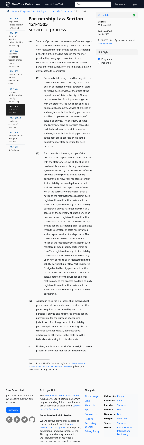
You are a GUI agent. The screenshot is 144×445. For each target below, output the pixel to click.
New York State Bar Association (61, 395)
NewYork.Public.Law (26, 4)
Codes (120, 396)
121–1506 (15, 137)
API (86, 409)
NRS (119, 409)
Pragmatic (106, 59)
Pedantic (106, 62)
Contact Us (91, 414)
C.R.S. (120, 400)
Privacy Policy (92, 431)
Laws (14, 11)
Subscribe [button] (13, 410)
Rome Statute (124, 427)
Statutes (121, 405)
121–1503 (15, 77)
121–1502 (15, 58)
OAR (119, 418)
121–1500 (15, 23)
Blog (87, 400)
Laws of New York (53, 4)
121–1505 (13, 109)
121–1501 (15, 39)
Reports (89, 418)
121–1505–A (14, 122)
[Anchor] (67, 71)
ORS (125, 418)
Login (134, 4)
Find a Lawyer (92, 396)
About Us (90, 405)
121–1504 (15, 94)
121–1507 (13, 148)
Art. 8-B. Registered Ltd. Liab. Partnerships (53, 11)
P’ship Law (25, 11)
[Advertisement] (117, 88)
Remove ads (120, 4)
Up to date (103, 15)
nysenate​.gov (104, 43)
